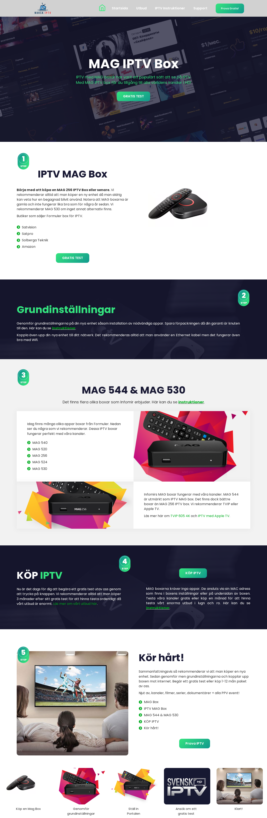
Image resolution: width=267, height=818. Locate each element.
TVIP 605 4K (180, 515)
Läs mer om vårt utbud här (75, 603)
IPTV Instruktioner (170, 8)
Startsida (120, 8)
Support (200, 8)
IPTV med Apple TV (213, 515)
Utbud (141, 8)
